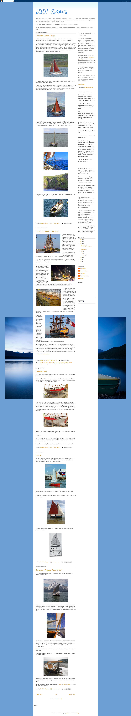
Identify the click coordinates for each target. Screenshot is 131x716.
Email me (81, 84)
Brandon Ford (83, 268)
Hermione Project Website (43, 354)
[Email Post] (62, 223)
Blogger (78, 713)
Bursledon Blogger (88, 87)
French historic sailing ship (51, 362)
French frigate (42, 362)
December (83, 245)
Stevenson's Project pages (64, 684)
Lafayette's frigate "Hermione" (47, 231)
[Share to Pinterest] (70, 223)
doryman (82, 278)
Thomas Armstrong (84, 275)
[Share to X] (68, 223)
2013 (81, 257)
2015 (81, 241)
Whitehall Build (41, 371)
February (83, 255)
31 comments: (57, 562)
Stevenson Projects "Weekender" (49, 570)
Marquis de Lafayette (52, 364)
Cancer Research (83, 161)
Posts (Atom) (59, 698)
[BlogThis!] (66, 223)
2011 (81, 261)
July (82, 251)
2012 (81, 259)
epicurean (68, 713)
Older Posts (72, 694)
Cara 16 (39, 455)
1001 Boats (51, 11)
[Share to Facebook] (69, 223)
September (83, 249)
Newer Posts (39, 694)
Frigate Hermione (43, 364)
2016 (81, 239)
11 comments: (57, 688)
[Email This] (65, 223)
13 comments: (57, 447)
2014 (81, 243)
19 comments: (57, 223)
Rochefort (66, 364)
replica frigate (61, 364)
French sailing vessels (63, 362)
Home (56, 694)
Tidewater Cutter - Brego (45, 36)
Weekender (38, 649)
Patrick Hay (82, 273)
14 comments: (54, 360)
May (82, 253)
